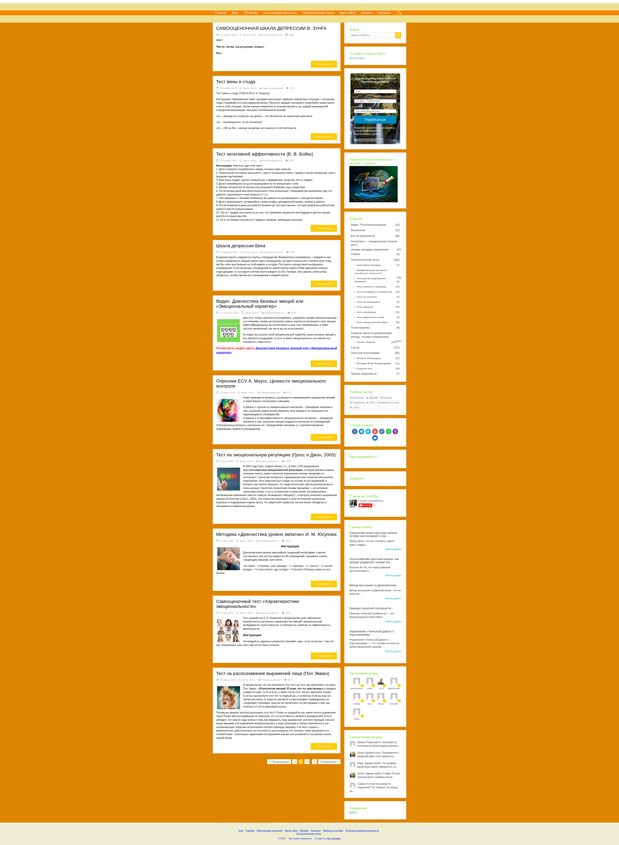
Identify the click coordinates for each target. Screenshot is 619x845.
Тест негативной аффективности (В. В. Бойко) (264, 154)
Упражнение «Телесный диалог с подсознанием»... (371, 633)
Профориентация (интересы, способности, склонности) (371, 272)
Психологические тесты (318, 12)
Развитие (387, 398)
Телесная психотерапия (375, 353)
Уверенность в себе (389, 402)
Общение (373, 398)
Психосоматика (375, 327)
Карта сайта (347, 12)
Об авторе (251, 12)
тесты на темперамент (378, 302)
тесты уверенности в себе (378, 317)
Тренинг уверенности (375, 373)
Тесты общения (378, 307)
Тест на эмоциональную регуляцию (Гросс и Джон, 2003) (276, 454)
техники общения (376, 342)
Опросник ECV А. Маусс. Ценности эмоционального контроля (271, 383)
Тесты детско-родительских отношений (377, 280)
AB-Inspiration (334, 838)
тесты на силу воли (378, 296)
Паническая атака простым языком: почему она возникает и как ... (373, 534)
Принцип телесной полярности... (371, 608)
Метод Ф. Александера (378, 358)
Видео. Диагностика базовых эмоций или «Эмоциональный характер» (259, 304)
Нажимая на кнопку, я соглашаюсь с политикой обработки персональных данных (374, 130)
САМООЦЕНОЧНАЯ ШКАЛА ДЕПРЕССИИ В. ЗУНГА (271, 28)
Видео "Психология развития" (375, 224)
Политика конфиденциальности (362, 830)
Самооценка (358, 402)
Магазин (366, 12)
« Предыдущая (279, 761)
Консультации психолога (280, 12)
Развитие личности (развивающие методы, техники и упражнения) (371, 335)
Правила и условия (333, 830)
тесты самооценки (378, 312)
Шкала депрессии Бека (240, 245)
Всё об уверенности (375, 236)
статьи (356, 407)
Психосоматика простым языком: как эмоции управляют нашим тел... (374, 560)
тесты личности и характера (378, 286)
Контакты (384, 12)
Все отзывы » (357, 58)
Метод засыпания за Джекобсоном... (373, 585)
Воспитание (375, 230)
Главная (220, 12)
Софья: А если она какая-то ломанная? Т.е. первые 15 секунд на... (373, 787)
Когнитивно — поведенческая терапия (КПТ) (374, 243)
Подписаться (375, 120)
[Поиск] (398, 35)
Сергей (381, 688)
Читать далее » (324, 64)
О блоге (375, 254)
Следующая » (329, 761)
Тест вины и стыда (235, 81)
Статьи (375, 347)
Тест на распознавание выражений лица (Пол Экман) (272, 673)
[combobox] (360, 101)
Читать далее (393, 549)
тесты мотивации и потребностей (378, 291)
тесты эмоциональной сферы (378, 322)
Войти (353, 812)
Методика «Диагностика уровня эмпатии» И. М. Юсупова (276, 534)
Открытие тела (378, 368)
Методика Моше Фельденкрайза (378, 363)
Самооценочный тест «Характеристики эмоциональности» (257, 604)
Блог (235, 12)
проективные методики (378, 265)
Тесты (372, 402)
